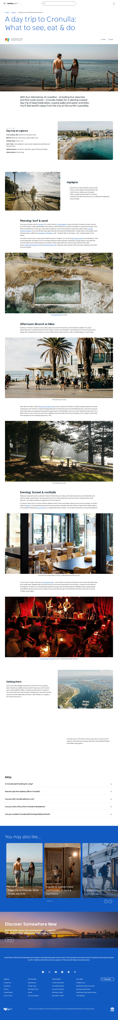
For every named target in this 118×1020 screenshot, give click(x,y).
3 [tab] (34, 209)
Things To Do (32, 986)
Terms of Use (8, 995)
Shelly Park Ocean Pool (32, 245)
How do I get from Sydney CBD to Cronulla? (22, 791)
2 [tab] (32, 209)
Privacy (6, 989)
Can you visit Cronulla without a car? (19, 799)
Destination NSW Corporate (85, 986)
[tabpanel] (85, 140)
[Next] (57, 191)
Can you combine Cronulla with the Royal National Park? (27, 814)
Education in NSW (58, 995)
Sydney (6, 979)
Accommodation (33, 995)
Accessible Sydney (58, 986)
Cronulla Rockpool (56, 315)
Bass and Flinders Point (47, 406)
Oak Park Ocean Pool (49, 245)
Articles (13, 12)
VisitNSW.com (80, 982)
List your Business (58, 989)
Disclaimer (7, 986)
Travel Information (58, 982)
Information (56, 979)
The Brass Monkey (48, 582)
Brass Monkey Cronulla (47, 658)
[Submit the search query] (44, 3)
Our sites (79, 979)
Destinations (32, 982)
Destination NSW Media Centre (86, 992)
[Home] (12, 3)
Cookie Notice (8, 992)
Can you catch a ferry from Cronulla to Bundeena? (25, 807)
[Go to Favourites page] (114, 3)
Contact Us (7, 982)
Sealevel (28, 505)
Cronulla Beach (62, 224)
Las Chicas (40, 507)
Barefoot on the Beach (46, 233)
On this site (32, 979)
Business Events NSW (83, 989)
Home (7, 12)
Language (107, 979)
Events (30, 992)
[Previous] (7, 191)
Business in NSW (57, 992)
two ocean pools (76, 238)
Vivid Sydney (80, 995)
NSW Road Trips (33, 989)
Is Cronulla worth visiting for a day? (19, 784)
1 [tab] (30, 209)
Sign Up (9, 939)
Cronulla (41, 224)
